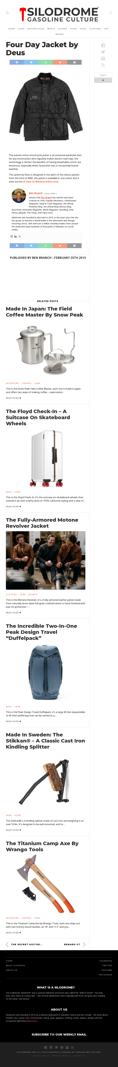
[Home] (59, 14)
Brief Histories (15, 965)
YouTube (106, 970)
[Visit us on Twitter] (56, 1047)
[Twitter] (19, 236)
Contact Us (79, 1056)
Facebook (105, 961)
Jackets (33, 594)
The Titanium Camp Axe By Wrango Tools (42, 846)
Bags (9, 492)
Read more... (32, 1021)
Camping (27, 383)
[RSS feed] (7, 12)
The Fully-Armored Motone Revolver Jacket (42, 523)
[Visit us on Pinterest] (61, 1047)
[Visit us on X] (103, 51)
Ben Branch (46, 197)
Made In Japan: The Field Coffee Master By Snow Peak (44, 312)
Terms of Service (61, 1056)
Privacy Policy (41, 1056)
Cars (21, 29)
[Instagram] (11, 236)
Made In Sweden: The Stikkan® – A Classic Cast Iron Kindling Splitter (45, 741)
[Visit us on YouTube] (51, 1047)
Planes (62, 29)
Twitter (107, 965)
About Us (11, 970)
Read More (12, 398)
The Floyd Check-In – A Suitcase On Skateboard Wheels (38, 417)
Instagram (105, 975)
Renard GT (72, 944)
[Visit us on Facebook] (103, 45)
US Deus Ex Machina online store (40, 181)
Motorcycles (35, 29)
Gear (83, 29)
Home (11, 29)
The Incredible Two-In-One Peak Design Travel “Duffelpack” (41, 632)
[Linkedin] (15, 236)
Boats (51, 29)
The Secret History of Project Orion (27, 944)
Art (106, 29)
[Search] (111, 12)
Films (73, 29)
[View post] (45, 349)
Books (60, 34)
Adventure (12, 383)
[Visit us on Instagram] (103, 58)
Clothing (95, 29)
